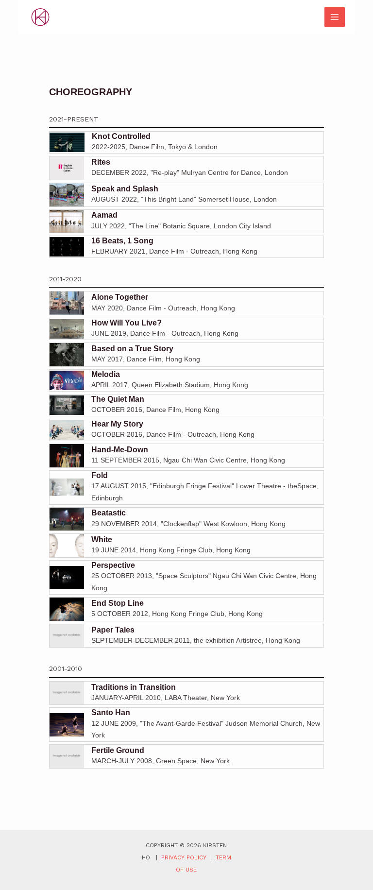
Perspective (113, 565)
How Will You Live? (126, 323)
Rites (100, 162)
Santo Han (110, 712)
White (101, 539)
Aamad (104, 215)
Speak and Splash (124, 189)
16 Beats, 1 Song (122, 241)
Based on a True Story (132, 348)
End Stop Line (117, 603)
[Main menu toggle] (334, 17)
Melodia (105, 374)
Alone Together (119, 297)
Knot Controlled (120, 136)
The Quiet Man (117, 399)
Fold (99, 475)
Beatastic (108, 513)
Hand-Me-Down (119, 449)
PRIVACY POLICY (183, 857)
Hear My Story (117, 424)
